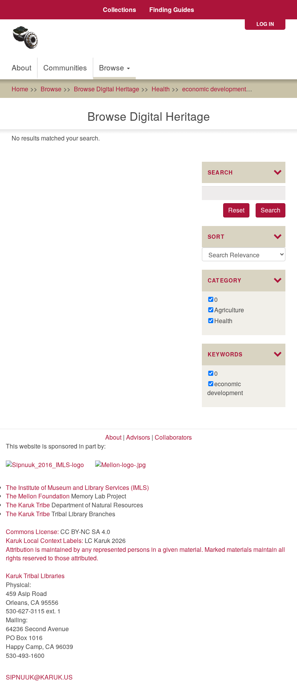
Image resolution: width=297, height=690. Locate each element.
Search (270, 209)
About (21, 67)
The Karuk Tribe (28, 504)
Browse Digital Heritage (106, 88)
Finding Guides (171, 9)
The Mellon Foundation (38, 495)
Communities (65, 67)
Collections (119, 9)
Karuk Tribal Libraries (35, 575)
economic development (214, 88)
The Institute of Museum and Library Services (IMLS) (77, 487)
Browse (112, 67)
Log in (265, 23)
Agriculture (273, 88)
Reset (236, 209)
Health (161, 88)
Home (20, 88)
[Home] (28, 38)
